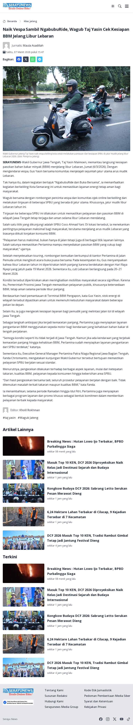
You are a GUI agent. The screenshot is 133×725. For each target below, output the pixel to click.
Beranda (12, 21)
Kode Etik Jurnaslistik (98, 690)
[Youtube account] (121, 719)
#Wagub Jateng (28, 418)
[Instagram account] (107, 719)
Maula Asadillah (33, 45)
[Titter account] (114, 719)
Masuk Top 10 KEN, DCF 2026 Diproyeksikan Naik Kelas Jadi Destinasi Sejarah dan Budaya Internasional (85, 467)
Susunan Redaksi (56, 696)
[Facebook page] (101, 719)
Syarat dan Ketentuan (98, 701)
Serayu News (10, 719)
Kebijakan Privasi (95, 707)
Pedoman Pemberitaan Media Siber (107, 696)
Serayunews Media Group (61, 707)
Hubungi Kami (54, 701)
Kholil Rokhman (29, 410)
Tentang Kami (54, 690)
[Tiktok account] (128, 719)
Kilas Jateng (30, 21)
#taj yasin (9, 418)
